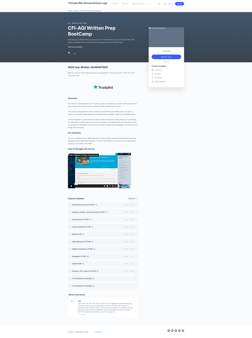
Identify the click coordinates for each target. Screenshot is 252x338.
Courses (75, 11)
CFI (69, 23)
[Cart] (165, 3)
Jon (79, 301)
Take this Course (166, 57)
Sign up (179, 4)
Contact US (98, 332)
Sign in (170, 4)
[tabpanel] (103, 129)
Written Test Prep (79, 23)
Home (70, 11)
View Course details (75, 47)
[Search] (159, 4)
